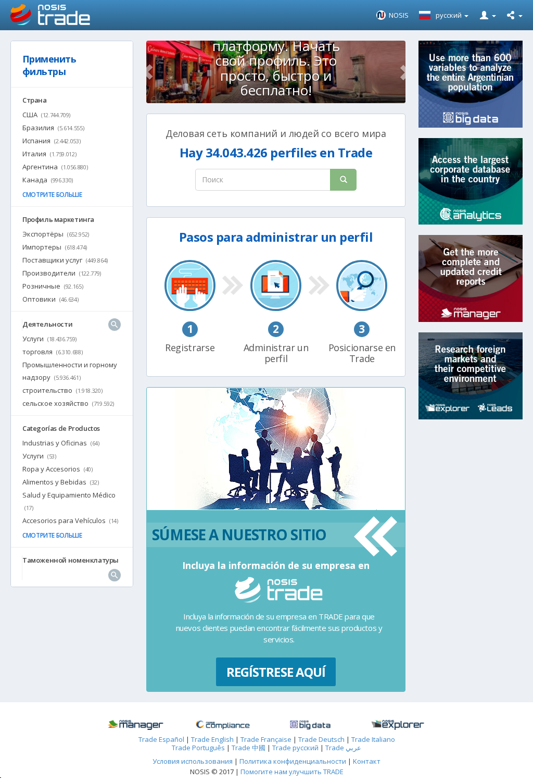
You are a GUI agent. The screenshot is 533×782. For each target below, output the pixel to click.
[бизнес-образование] (135, 725)
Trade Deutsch (321, 739)
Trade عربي (343, 747)
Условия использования (193, 761)
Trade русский (295, 747)
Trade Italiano (373, 739)
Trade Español (161, 739)
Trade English (212, 739)
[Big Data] (310, 725)
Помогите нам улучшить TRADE (292, 771)
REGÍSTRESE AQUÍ (275, 671)
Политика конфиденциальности (293, 761)
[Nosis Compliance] (222, 725)
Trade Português (198, 747)
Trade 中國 (248, 747)
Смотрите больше (52, 194)
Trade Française (265, 739)
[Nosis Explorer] (397, 725)
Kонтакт (366, 761)
